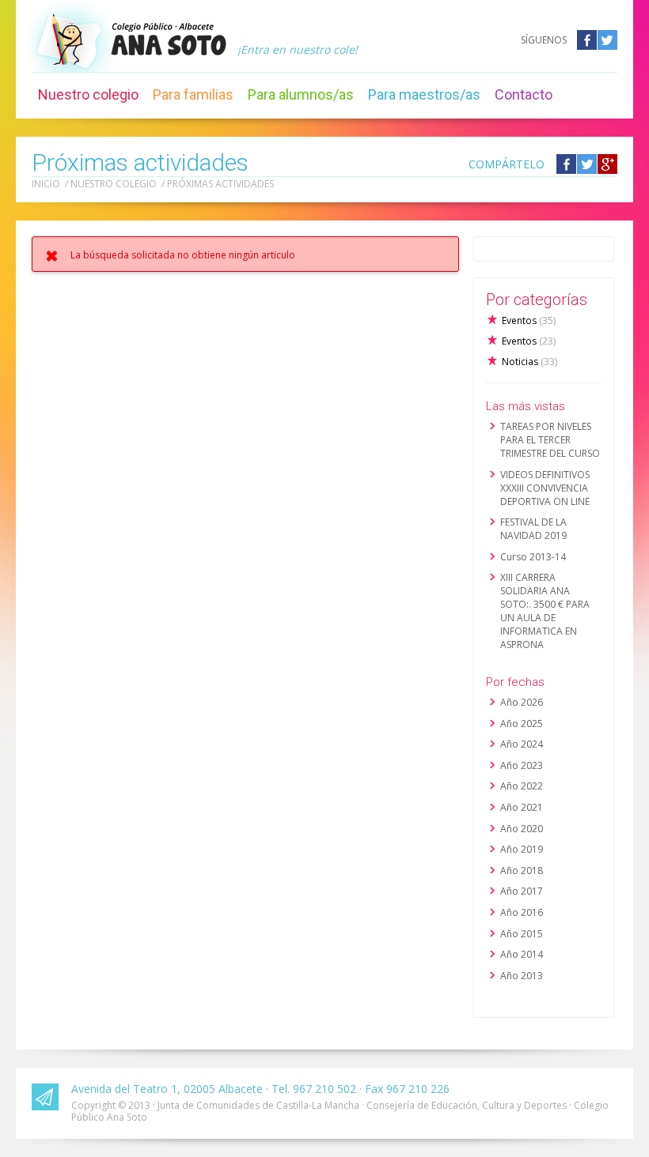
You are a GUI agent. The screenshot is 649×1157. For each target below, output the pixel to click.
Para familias (193, 94)
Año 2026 (521, 702)
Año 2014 (521, 954)
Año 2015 (521, 933)
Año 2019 (521, 849)
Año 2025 (521, 723)
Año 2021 (521, 807)
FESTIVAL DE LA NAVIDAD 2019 (533, 528)
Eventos (529, 320)
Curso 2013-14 (533, 556)
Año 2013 (521, 975)
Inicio (46, 183)
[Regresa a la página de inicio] (168, 38)
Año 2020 (521, 828)
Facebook (587, 40)
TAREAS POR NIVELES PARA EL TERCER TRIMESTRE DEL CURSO (550, 440)
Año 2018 (521, 870)
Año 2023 (521, 765)
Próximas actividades (220, 183)
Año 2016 (521, 912)
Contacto (523, 94)
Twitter (607, 40)
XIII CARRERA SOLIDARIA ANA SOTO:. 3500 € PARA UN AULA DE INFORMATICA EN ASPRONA (545, 611)
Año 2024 (521, 744)
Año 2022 (521, 786)
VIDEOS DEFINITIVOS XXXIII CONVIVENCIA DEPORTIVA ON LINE (545, 488)
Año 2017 (521, 891)
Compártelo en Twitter (587, 164)
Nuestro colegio (88, 94)
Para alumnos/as (301, 94)
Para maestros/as (424, 94)
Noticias (529, 361)
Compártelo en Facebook (566, 164)
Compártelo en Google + (607, 164)
